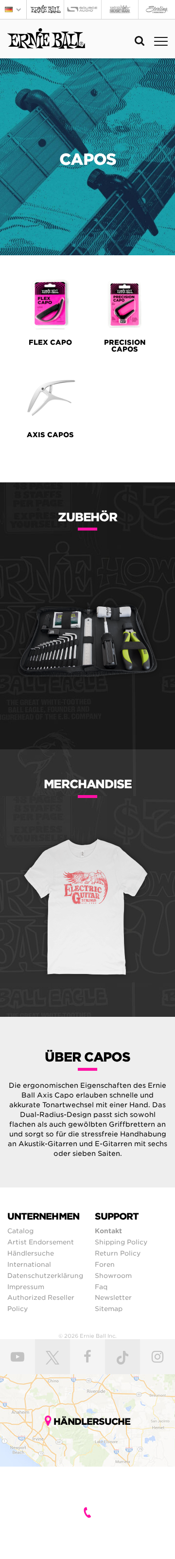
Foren (105, 1264)
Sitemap (108, 1308)
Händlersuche (30, 1253)
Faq (101, 1287)
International (29, 1264)
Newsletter (113, 1297)
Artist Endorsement (40, 1242)
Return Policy (117, 1253)
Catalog (20, 1231)
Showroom (113, 1275)
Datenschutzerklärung (45, 1275)
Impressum (25, 1287)
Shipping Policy (121, 1242)
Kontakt (108, 1231)
